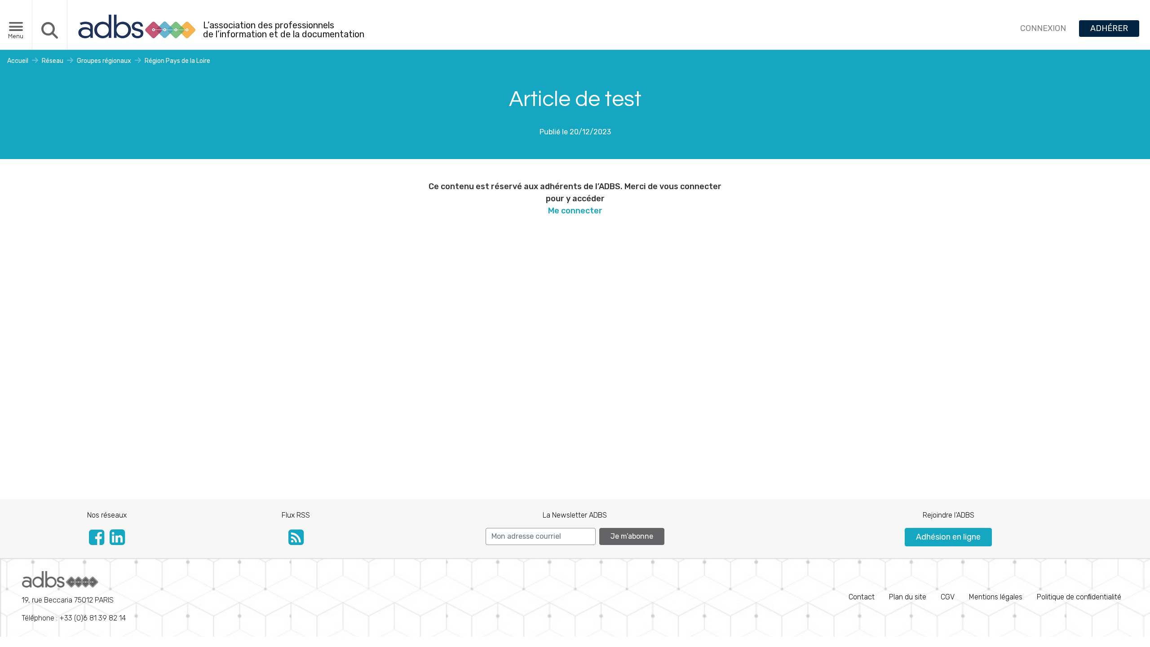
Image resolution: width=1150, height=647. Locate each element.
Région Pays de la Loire (177, 61)
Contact (862, 597)
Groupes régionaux (104, 61)
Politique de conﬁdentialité (1079, 597)
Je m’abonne (631, 536)
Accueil (17, 61)
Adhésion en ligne (948, 537)
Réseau (52, 61)
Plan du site (907, 597)
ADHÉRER (1109, 28)
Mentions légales (995, 597)
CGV (948, 597)
